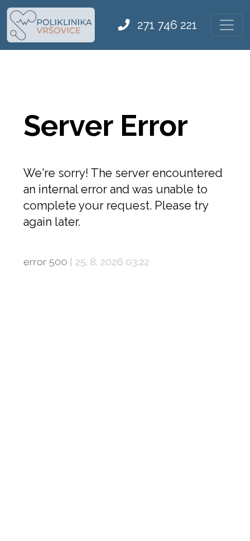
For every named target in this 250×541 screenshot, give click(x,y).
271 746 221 (165, 25)
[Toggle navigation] (226, 25)
